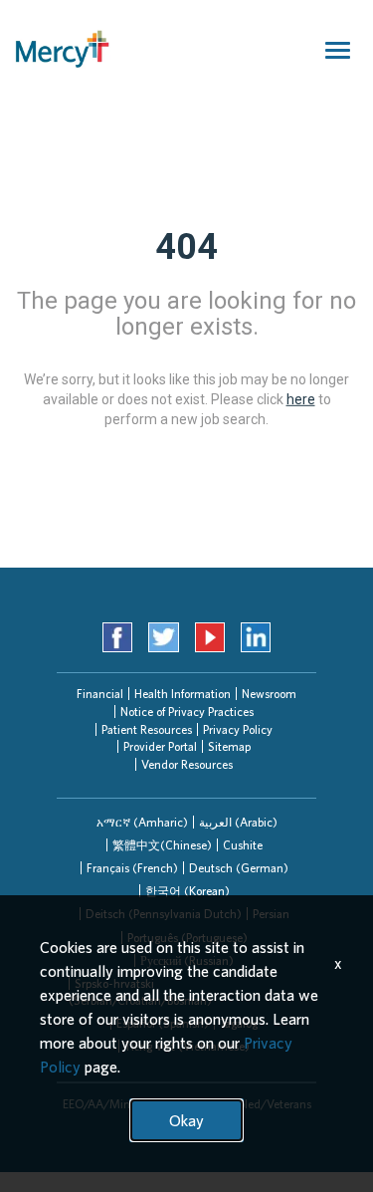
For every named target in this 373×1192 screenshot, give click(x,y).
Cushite (243, 844)
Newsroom (269, 693)
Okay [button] (186, 1120)
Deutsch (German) (238, 867)
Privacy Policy (238, 729)
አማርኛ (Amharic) (142, 822)
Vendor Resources (187, 764)
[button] (142, 822)
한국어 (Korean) (187, 890)
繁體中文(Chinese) (162, 844)
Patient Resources (146, 729)
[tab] (142, 822)
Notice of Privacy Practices (187, 711)
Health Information (182, 693)
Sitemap (229, 746)
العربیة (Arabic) (238, 822)
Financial (100, 693)
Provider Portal (160, 746)
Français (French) (132, 867)
